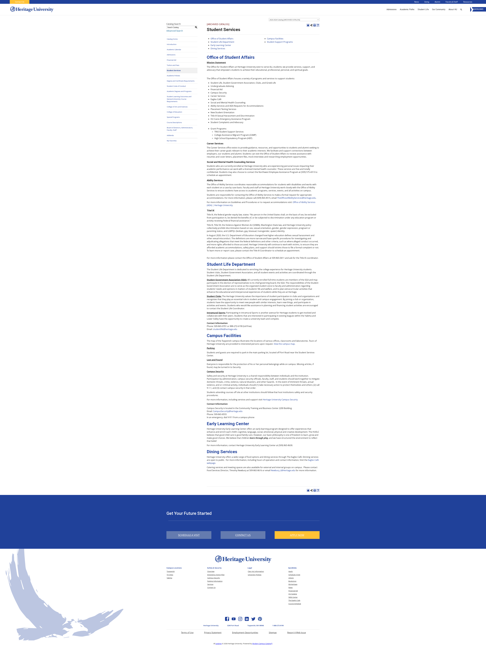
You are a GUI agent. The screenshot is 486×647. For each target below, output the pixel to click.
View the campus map (284, 343)
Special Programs (173, 117)
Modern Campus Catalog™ (262, 643)
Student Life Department (222, 42)
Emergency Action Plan (216, 575)
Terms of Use (187, 632)
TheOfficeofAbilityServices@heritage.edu (296, 198)
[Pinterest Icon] (260, 620)
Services (210, 584)
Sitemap (273, 632)
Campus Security (213, 578)
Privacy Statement (212, 632)
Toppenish (171, 571)
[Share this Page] (311, 25)
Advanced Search (174, 30)
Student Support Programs (280, 42)
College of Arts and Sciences (177, 107)
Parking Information (214, 581)
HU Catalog (292, 594)
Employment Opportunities (245, 632)
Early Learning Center (221, 45)
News (416, 2)
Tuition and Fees (173, 65)
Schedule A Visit (294, 575)
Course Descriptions (174, 122)
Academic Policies (173, 75)
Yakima (169, 578)
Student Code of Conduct (176, 86)
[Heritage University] (32, 9)
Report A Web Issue (296, 632)
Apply (290, 571)
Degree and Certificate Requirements (181, 81)
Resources (467, 2)
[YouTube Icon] (234, 620)
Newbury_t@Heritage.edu (283, 470)
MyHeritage (292, 584)
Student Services (174, 70)
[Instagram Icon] (240, 620)
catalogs (219, 643)
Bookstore (292, 581)
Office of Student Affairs (222, 38)
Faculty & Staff (452, 2)
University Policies (254, 575)
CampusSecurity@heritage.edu (227, 411)
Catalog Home (172, 39)
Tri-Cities (170, 575)
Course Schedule (294, 604)
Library (291, 578)
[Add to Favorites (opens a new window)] (308, 25)
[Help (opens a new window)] (318, 25)
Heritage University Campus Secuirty (280, 399)
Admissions (171, 55)
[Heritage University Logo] (243, 563)
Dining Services (218, 48)
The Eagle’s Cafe (294, 600)
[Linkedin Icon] (247, 620)
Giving (426, 2)
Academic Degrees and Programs (179, 91)
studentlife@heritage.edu (225, 329)
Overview (210, 571)
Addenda (170, 135)
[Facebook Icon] (227, 620)
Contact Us (19, 2)
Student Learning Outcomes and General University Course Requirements (179, 99)
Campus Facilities (275, 38)
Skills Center (293, 597)
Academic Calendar (174, 49)
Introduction (171, 44)
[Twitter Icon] (253, 620)
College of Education (174, 112)
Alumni (437, 2)
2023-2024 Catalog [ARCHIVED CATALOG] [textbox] (285, 20)
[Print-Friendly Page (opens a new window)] (314, 25)
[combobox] (294, 19)
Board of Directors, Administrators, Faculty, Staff (180, 128)
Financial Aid (171, 60)
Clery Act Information (256, 571)
